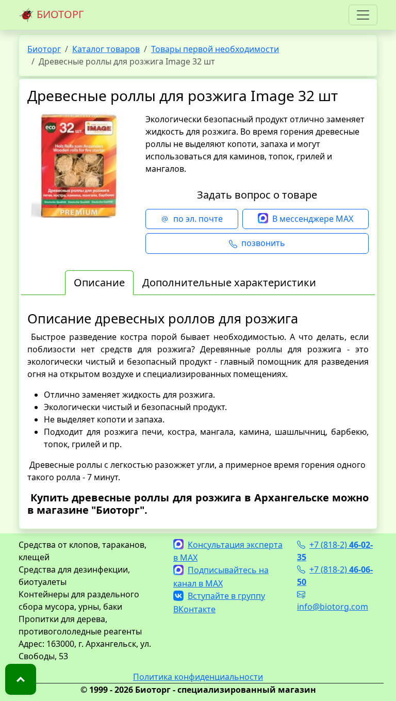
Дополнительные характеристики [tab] (229, 282)
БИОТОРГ (59, 14)
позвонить (263, 243)
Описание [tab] (99, 282)
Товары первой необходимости (215, 49)
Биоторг (44, 49)
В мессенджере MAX (312, 218)
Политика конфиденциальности (198, 676)
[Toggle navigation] (363, 15)
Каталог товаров (106, 49)
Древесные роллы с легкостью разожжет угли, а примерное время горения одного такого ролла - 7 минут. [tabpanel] (198, 413)
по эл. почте (198, 218)
